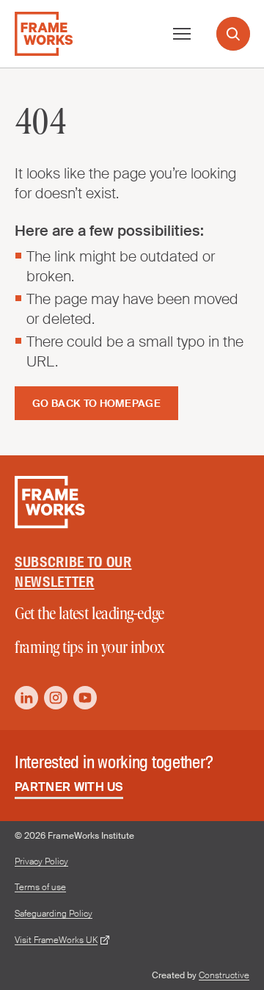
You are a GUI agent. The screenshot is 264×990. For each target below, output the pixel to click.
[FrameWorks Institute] (44, 34)
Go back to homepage (96, 403)
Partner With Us (69, 787)
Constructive (224, 975)
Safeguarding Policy (53, 913)
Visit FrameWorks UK (56, 940)
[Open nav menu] (181, 33)
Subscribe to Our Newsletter (73, 571)
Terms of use (40, 887)
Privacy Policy (41, 861)
